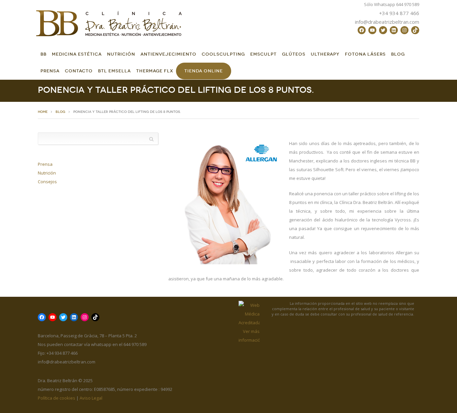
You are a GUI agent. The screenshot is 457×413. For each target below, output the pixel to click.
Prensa (50, 70)
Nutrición (121, 54)
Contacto (79, 70)
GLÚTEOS (293, 54)
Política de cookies (56, 398)
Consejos (47, 182)
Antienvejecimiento (168, 54)
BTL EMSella (114, 70)
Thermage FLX (154, 70)
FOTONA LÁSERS (365, 54)
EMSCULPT (263, 54)
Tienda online (203, 70)
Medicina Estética (77, 54)
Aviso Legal (91, 398)
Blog (398, 54)
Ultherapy (325, 54)
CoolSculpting (223, 54)
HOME (43, 112)
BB (43, 54)
